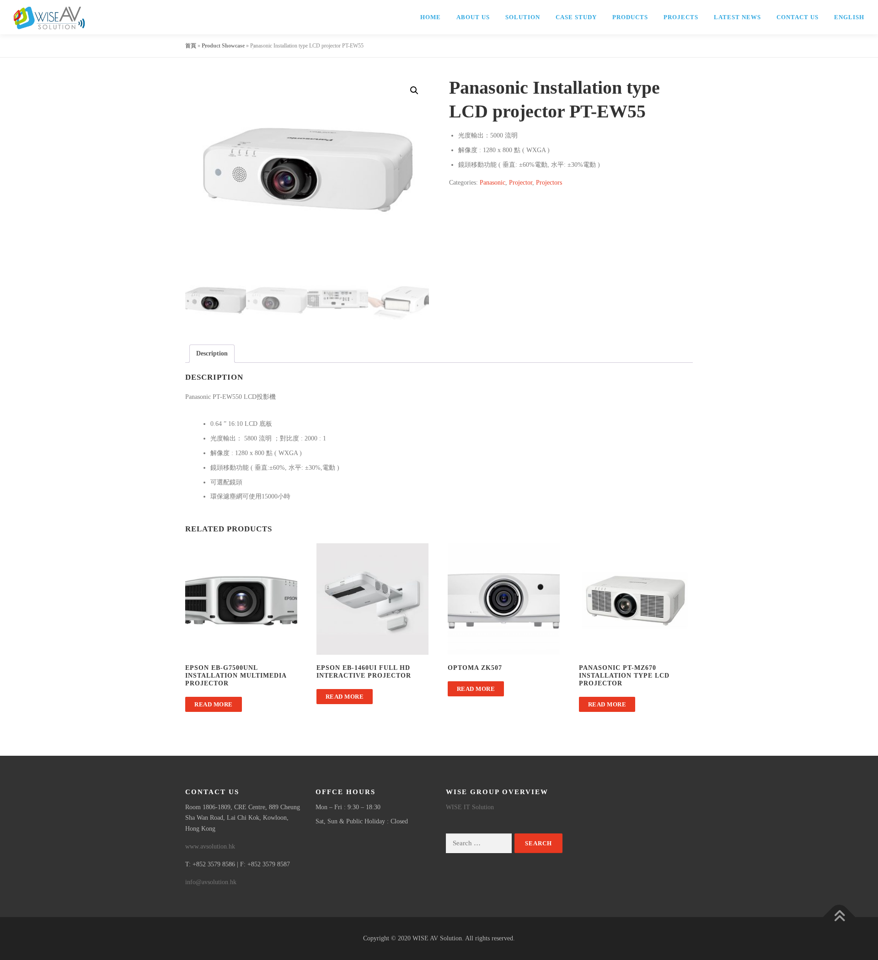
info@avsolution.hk (210, 882)
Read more (213, 704)
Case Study (576, 17)
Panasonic (492, 182)
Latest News (737, 17)
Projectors (549, 182)
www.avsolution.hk (210, 846)
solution (522, 17)
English (849, 17)
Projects (681, 17)
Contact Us (797, 17)
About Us (473, 17)
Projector (520, 182)
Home (430, 17)
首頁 (190, 45)
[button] (414, 90)
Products (630, 17)
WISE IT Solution (470, 807)
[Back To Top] (839, 917)
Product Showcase (223, 45)
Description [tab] (212, 353)
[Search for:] (479, 843)
